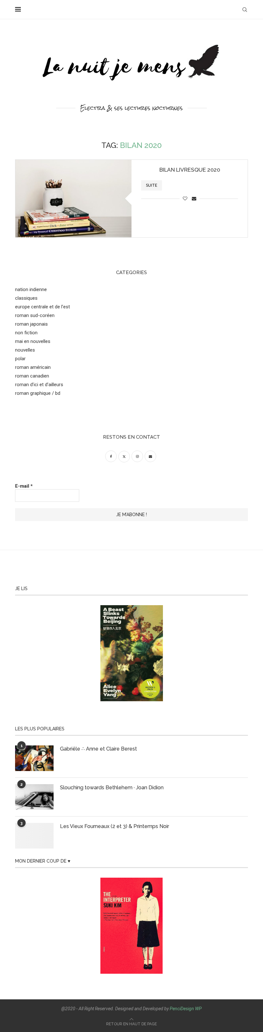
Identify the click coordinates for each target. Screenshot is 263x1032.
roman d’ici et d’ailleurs (39, 384)
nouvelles (25, 350)
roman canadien (32, 376)
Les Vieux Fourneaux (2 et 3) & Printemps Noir (114, 826)
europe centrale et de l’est (42, 307)
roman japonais (31, 324)
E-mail (24, 486)
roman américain (33, 367)
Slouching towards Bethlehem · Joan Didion (112, 787)
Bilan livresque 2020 (189, 170)
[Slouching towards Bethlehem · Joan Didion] (34, 797)
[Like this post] (185, 198)
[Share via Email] (194, 198)
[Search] (245, 9)
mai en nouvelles (32, 341)
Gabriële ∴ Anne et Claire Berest (98, 749)
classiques (26, 298)
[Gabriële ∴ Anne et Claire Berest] (34, 758)
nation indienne (31, 289)
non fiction (26, 333)
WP (198, 1008)
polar (20, 359)
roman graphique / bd (37, 393)
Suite (151, 185)
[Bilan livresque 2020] (73, 198)
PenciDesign (182, 1008)
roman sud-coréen (35, 315)
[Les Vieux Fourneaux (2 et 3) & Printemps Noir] (34, 836)
